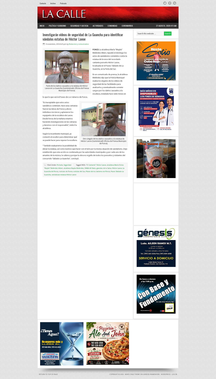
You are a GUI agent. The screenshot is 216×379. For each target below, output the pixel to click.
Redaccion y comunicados (79, 44)
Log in (174, 374)
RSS (174, 3)
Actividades (98, 25)
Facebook (169, 3)
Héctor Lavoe (117, 168)
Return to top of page (48, 374)
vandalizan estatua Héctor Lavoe (64, 175)
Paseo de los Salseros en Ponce (98, 171)
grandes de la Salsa (104, 168)
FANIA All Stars (90, 168)
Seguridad (67, 165)
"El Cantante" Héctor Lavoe (96, 165)
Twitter (165, 3)
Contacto (43, 3)
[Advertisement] (140, 14)
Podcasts (63, 3)
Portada (60, 165)
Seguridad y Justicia (79, 25)
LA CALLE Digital (71, 15)
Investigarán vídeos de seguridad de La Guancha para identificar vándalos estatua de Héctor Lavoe (83, 37)
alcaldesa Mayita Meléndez (74, 168)
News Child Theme (132, 374)
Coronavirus (127, 25)
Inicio (42, 25)
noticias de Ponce (65, 171)
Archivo (53, 3)
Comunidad (112, 25)
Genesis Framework (151, 374)
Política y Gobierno (57, 25)
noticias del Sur (79, 171)
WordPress (165, 374)
